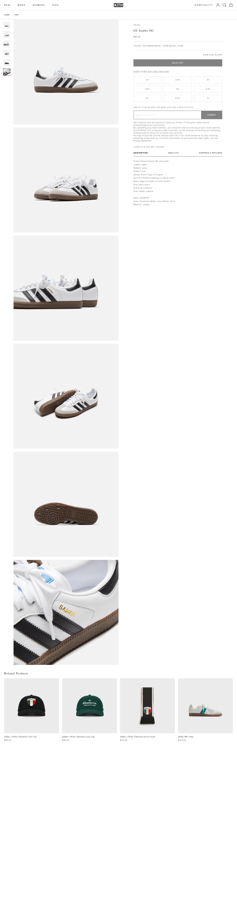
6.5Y (177, 98)
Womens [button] (39, 5)
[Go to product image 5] (6, 62)
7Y (208, 98)
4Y (208, 79)
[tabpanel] (177, 183)
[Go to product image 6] (6, 72)
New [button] (7, 5)
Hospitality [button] (204, 5)
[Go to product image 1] (6, 25)
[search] (224, 5)
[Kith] (118, 5)
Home (7, 15)
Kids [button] (55, 5)
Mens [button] (22, 5)
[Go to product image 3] (6, 44)
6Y (147, 98)
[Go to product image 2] (6, 34)
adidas (137, 25)
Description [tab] (140, 153)
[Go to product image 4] (6, 53)
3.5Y (177, 79)
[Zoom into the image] (66, 71)
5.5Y (208, 89)
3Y (147, 79)
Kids (16, 15)
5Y (177, 89)
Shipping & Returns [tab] (210, 153)
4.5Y (147, 89)
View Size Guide (212, 55)
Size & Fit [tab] (173, 153)
